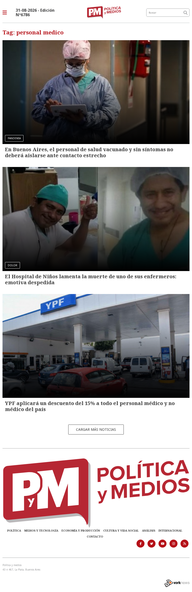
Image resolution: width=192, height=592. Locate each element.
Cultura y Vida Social (121, 530)
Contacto (95, 536)
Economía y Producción (81, 530)
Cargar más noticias (96, 429)
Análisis (148, 530)
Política (14, 530)
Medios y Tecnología (41, 530)
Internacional (170, 530)
